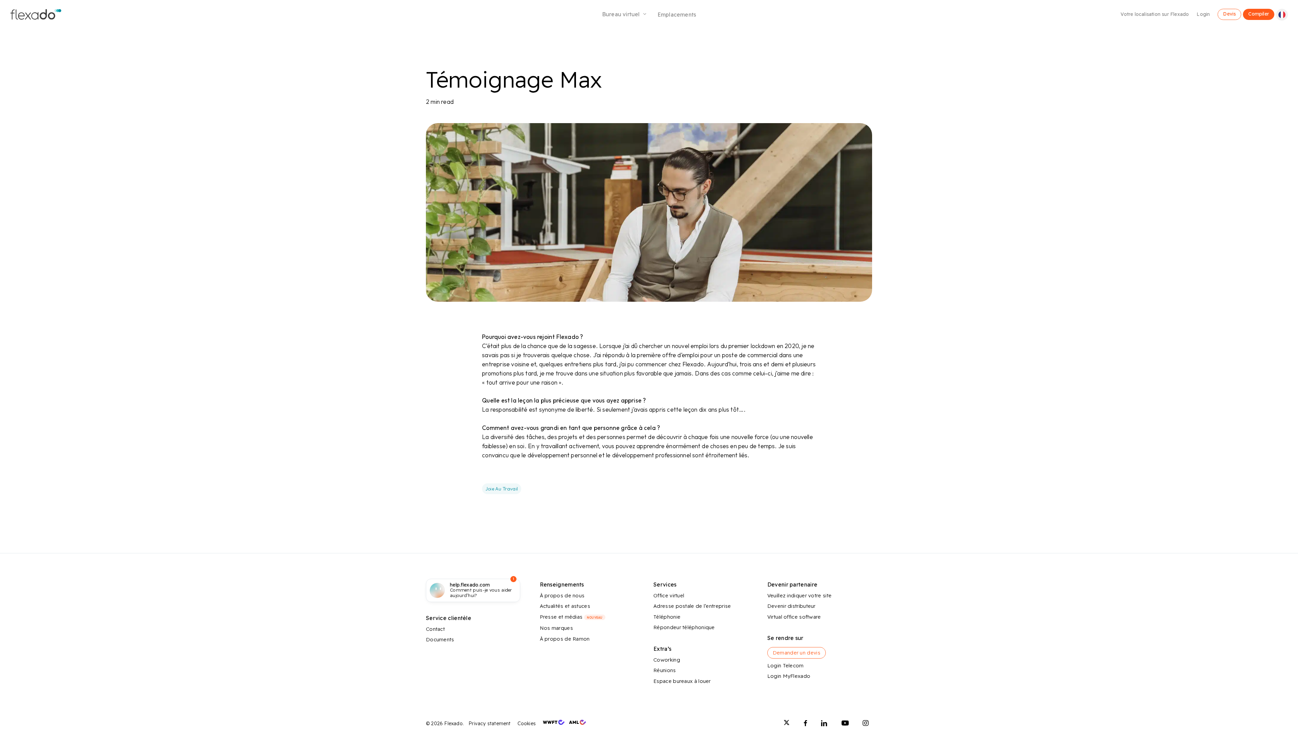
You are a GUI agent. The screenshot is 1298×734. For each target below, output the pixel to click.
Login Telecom (785, 665)
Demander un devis (796, 652)
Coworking (666, 660)
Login (1203, 14)
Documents (440, 639)
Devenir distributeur (791, 606)
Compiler (1258, 14)
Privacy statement (489, 723)
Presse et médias (571, 617)
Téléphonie (666, 617)
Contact (435, 629)
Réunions (664, 670)
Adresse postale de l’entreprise (692, 606)
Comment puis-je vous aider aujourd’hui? (481, 590)
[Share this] (460, 340)
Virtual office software (794, 617)
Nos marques (556, 628)
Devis (1229, 14)
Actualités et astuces (565, 606)
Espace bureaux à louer (682, 681)
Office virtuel (668, 595)
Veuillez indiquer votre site (799, 595)
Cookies (527, 723)
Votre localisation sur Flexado (1155, 14)
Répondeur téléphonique (684, 627)
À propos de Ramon (565, 639)
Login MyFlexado (789, 676)
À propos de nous (562, 595)
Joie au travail (501, 489)
